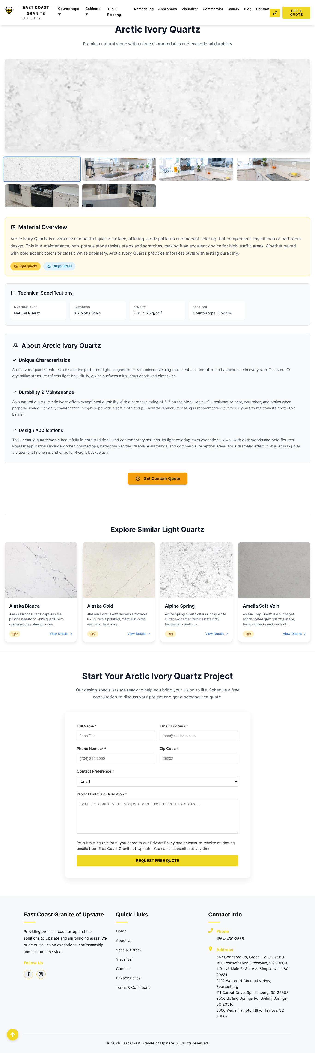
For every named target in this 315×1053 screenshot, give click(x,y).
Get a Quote (296, 12)
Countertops (68, 11)
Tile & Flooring (114, 12)
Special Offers (128, 950)
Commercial (213, 9)
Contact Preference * (95, 771)
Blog (247, 9)
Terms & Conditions (133, 987)
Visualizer (189, 9)
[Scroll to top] (12, 1034)
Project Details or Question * (102, 794)
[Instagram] (41, 974)
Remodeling (144, 9)
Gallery (233, 9)
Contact (263, 9)
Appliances (167, 9)
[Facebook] (28, 974)
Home (121, 931)
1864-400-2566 (230, 938)
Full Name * (87, 726)
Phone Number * (91, 748)
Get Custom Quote (161, 478)
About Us (124, 940)
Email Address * (174, 726)
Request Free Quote (157, 861)
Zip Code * (169, 748)
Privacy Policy (128, 978)
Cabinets (92, 11)
